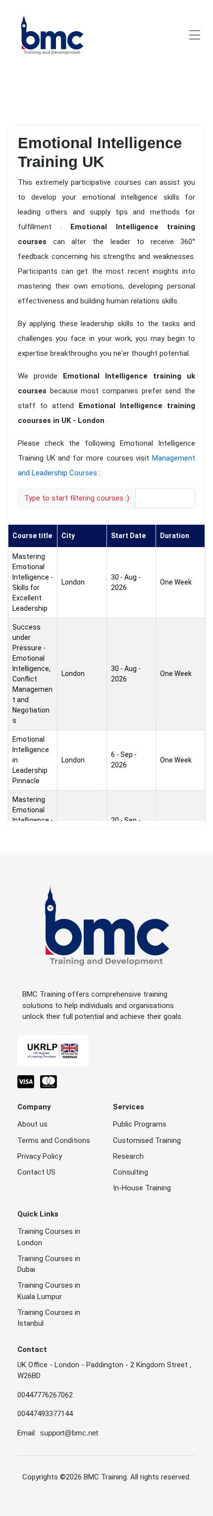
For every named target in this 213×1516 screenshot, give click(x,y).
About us (32, 1124)
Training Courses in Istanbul (48, 1318)
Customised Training (147, 1140)
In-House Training (142, 1187)
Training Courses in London (48, 1237)
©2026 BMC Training (93, 1477)
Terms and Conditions (53, 1140)
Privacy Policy (39, 1156)
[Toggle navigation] (195, 35)
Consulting (130, 1172)
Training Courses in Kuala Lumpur (48, 1291)
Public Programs (139, 1124)
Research (128, 1156)
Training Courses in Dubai (48, 1264)
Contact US (36, 1172)
